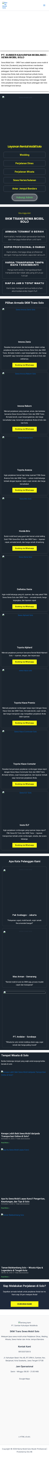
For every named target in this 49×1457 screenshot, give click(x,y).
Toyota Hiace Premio (24, 703)
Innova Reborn (24, 406)
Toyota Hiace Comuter (24, 764)
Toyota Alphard (24, 647)
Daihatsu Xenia (24, 589)
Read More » (5, 1143)
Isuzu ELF (24, 825)
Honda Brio (24, 531)
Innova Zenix (24, 342)
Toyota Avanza (24, 470)
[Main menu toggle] (44, 5)
